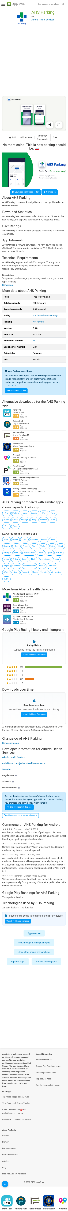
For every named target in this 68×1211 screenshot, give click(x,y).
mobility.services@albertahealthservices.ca (23, 763)
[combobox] (49, 4)
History (17, 552)
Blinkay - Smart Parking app (25, 489)
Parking (15, 513)
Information (56, 572)
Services (16, 566)
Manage (24, 520)
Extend (15, 520)
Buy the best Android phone (48, 1085)
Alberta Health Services (36, 589)
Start (34, 546)
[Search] (63, 4)
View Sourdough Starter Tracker (16, 1103)
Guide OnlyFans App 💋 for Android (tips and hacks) (14, 1111)
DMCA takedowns (10, 1155)
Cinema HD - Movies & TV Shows (16, 1120)
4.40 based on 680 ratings (45, 315)
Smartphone (44, 559)
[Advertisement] (34, 61)
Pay (44, 513)
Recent (44, 539)
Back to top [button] (61, 1185)
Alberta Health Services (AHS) (26, 594)
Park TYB (17, 410)
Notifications (29, 552)
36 (34, 340)
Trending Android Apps (46, 1072)
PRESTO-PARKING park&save (26, 478)
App (25, 513)
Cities (15, 559)
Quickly (43, 520)
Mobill (42, 566)
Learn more (10, 385)
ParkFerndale (18, 433)
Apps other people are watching (34, 952)
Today (43, 546)
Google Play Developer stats (48, 1066)
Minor (6, 559)
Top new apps (18, 961)
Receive (6, 546)
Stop (53, 520)
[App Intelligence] (5, 1184)
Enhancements (29, 566)
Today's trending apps (46, 961)
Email (60, 546)
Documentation (9, 1148)
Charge (35, 572)
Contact (5, 1136)
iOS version (50, 192)
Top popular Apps (43, 1079)
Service (44, 572)
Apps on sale (34, 933)
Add (15, 572)
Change (56, 559)
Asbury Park (18, 421)
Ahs (6, 513)
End (6, 526)
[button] (34, 775)
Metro (52, 546)
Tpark (49, 552)
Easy (34, 520)
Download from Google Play (26, 192)
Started (59, 552)
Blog (4, 1167)
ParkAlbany (18, 444)
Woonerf (16, 455)
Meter (6, 520)
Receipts (7, 552)
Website (6, 769)
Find (33, 559)
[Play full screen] (59, 125)
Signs (6, 566)
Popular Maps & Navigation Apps (34, 942)
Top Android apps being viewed (15, 1097)
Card (24, 559)
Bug (16, 546)
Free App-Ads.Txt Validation (14, 1174)
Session (34, 513)
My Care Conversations (23, 616)
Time (53, 513)
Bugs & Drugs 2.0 (20, 605)
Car (24, 539)
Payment (34, 539)
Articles (5, 1161)
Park (6, 539)
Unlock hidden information (34, 655)
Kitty (6, 579)
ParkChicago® (19, 466)
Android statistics (44, 1060)
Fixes (25, 546)
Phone (15, 526)
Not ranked (38, 321)
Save (41, 552)
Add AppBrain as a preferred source (21, 815)
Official (6, 572)
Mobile (15, 539)
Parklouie (52, 566)
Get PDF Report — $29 (16, 390)
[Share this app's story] (50, 125)
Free (53, 539)
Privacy (5, 1142)
